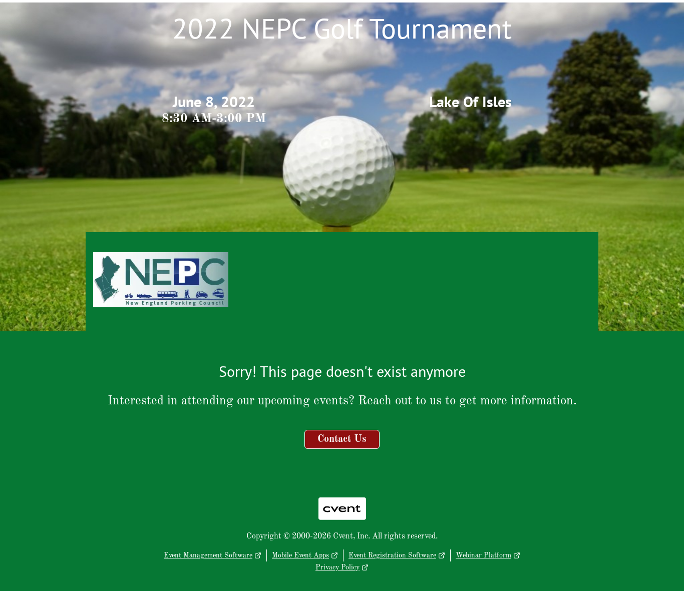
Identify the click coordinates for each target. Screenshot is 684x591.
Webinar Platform (483, 555)
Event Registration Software (392, 555)
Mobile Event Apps (300, 555)
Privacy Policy (337, 567)
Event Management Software (208, 555)
